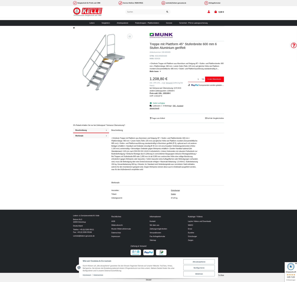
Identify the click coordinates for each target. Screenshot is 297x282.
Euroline (191, 233)
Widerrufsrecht (117, 225)
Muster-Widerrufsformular (121, 229)
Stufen (173, 194)
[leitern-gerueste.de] (88, 12)
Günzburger (175, 190)
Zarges (190, 240)
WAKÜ (190, 225)
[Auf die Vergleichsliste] (129, 36)
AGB (113, 221)
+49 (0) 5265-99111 (86, 229)
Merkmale (79, 136)
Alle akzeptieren (199, 262)
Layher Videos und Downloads (199, 221)
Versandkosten (155, 233)
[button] (209, 12)
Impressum (115, 236)
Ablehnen (199, 274)
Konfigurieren (199, 268)
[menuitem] (92, 23)
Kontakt (152, 221)
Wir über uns (154, 225)
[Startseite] (74, 28)
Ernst (190, 229)
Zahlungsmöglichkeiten (158, 229)
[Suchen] (167, 12)
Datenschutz (116, 233)
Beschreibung (81, 130)
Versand (169, 83)
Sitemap (153, 240)
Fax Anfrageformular (157, 236)
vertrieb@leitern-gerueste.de (84, 236)
